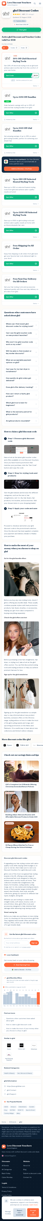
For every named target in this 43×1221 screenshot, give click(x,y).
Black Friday (6, 1173)
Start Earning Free (23, 965)
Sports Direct (30, 1110)
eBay (18, 1113)
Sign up (34, 943)
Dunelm (31, 1107)
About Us (26, 1166)
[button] (5, 48)
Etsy (5, 1110)
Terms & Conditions (9, 1187)
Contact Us (27, 1177)
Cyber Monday (7, 1177)
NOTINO (12, 1110)
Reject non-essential (19, 1212)
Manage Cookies (8, 1213)
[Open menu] (40, 3)
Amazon (13, 1107)
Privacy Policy (7, 1191)
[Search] (35, 3)
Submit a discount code (32, 1173)
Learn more (33, 1205)
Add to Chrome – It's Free (21, 169)
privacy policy (26, 947)
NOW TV (20, 1110)
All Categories (7, 1169)
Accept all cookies (33, 1212)
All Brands (12, 1122)
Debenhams (22, 1107)
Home (4, 1122)
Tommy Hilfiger (9, 1113)
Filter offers (7, 44)
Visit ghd (22, 30)
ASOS (6, 1107)
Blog (24, 1169)
